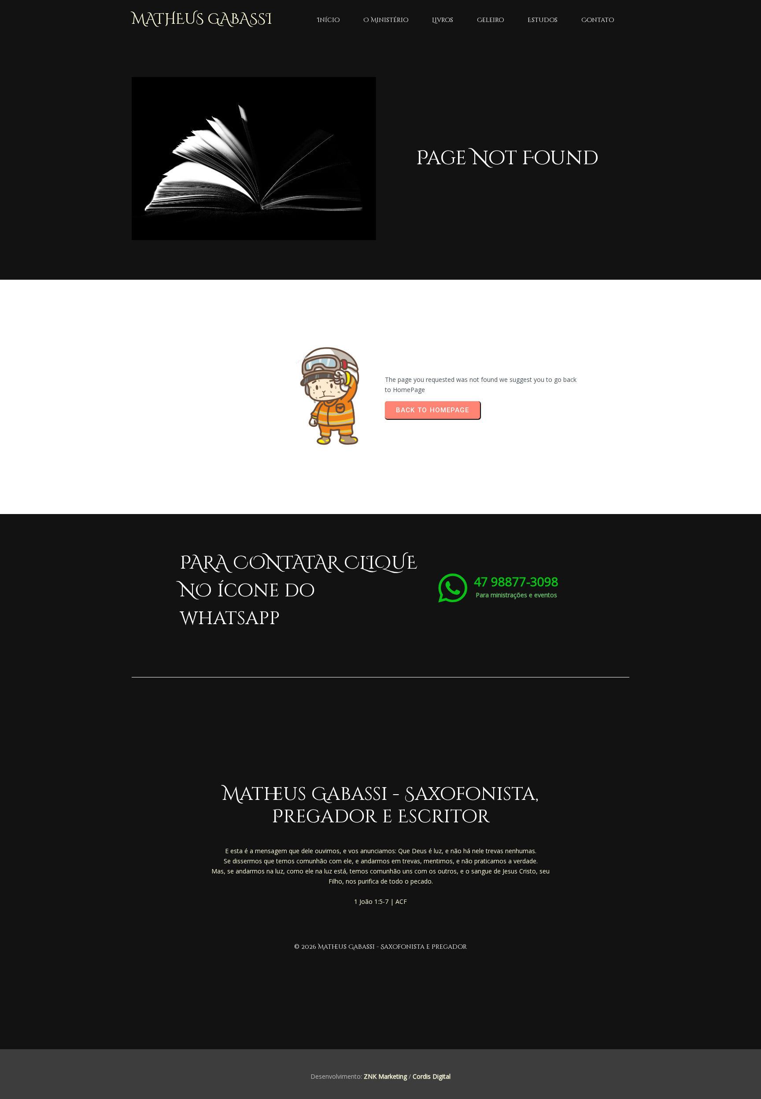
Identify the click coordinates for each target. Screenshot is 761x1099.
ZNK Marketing (385, 1076)
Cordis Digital (432, 1076)
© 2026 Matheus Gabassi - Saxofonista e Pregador (380, 947)
